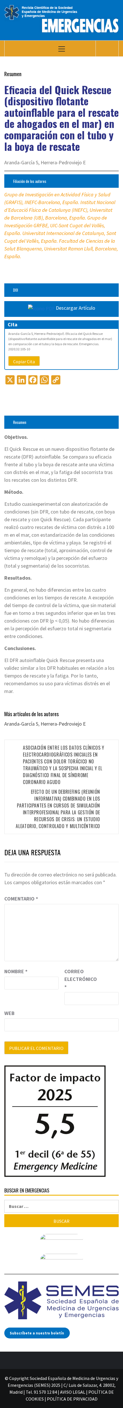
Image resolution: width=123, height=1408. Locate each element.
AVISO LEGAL (72, 1392)
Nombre (15, 971)
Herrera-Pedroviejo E (63, 723)
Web (9, 1013)
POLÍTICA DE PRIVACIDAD (72, 1399)
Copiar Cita (24, 361)
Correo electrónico (78, 979)
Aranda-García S (21, 723)
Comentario (21, 898)
